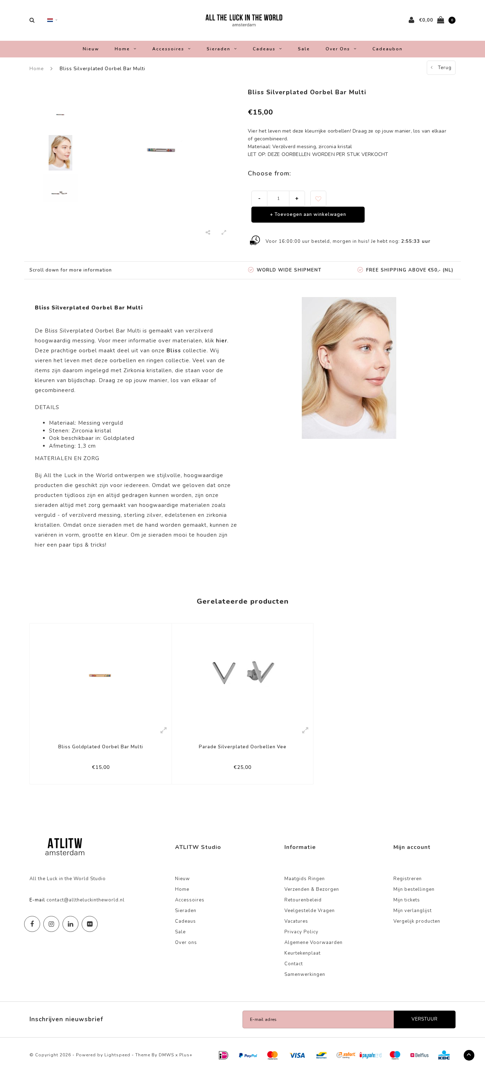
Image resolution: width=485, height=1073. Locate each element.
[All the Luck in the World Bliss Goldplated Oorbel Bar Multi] (100, 673)
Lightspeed (117, 1055)
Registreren (407, 879)
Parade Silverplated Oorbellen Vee (243, 747)
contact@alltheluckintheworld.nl (86, 900)
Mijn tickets (406, 900)
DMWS (166, 1055)
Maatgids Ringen (304, 879)
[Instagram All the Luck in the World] (51, 924)
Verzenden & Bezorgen (311, 889)
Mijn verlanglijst (412, 910)
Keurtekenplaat (302, 953)
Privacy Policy (301, 932)
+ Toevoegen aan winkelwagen (308, 214)
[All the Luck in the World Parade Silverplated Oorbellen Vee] (242, 672)
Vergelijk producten (416, 921)
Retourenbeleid (303, 900)
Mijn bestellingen (414, 889)
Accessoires (168, 49)
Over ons (338, 49)
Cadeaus (264, 49)
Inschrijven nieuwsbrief (66, 1019)
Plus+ (185, 1055)
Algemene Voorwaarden (313, 942)
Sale (304, 49)
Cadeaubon (387, 49)
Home (122, 49)
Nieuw (91, 49)
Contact (293, 964)
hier (40, 544)
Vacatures (296, 921)
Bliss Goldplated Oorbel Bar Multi (100, 747)
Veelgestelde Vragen (309, 910)
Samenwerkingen (304, 974)
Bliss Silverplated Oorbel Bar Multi (102, 69)
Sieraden (218, 49)
